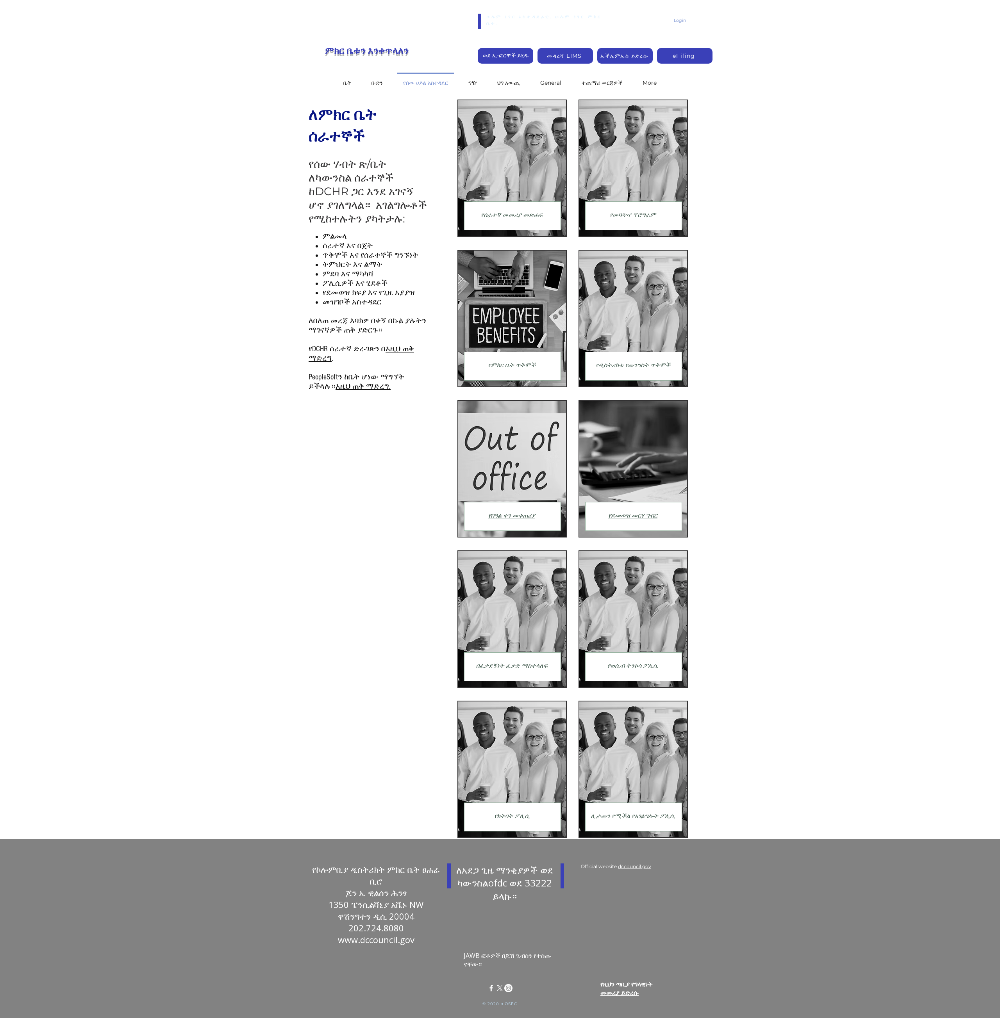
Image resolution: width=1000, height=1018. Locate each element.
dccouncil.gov (634, 866)
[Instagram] (508, 988)
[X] (500, 988)
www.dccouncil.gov (376, 939)
